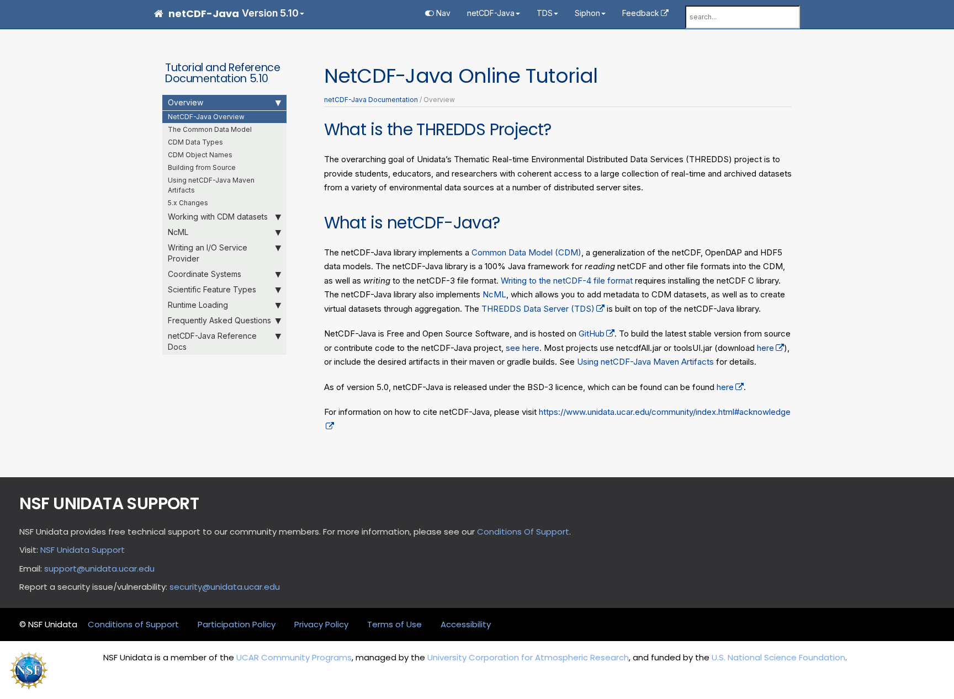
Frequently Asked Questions (219, 320)
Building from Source (202, 167)
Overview (185, 102)
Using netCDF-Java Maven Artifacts (211, 185)
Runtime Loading (198, 305)
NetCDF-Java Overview (206, 117)
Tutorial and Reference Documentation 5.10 (222, 73)
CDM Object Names (200, 155)
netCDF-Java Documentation (371, 99)
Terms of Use (394, 624)
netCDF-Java (491, 13)
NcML (178, 232)
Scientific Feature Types (212, 289)
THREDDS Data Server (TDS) (538, 308)
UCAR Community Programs (294, 657)
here (765, 348)
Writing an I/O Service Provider (207, 253)
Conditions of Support (133, 624)
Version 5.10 (270, 13)
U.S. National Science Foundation (778, 657)
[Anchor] (560, 128)
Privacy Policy (321, 624)
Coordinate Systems (204, 274)
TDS (545, 13)
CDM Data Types (195, 142)
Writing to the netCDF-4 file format (567, 280)
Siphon (587, 13)
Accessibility (466, 624)
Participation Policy (236, 624)
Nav (442, 13)
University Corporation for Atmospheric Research (528, 657)
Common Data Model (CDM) (526, 252)
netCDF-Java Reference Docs (212, 341)
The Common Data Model (210, 129)
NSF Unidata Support (82, 550)
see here (522, 348)
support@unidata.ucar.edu (99, 568)
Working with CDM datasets (218, 216)
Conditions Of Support (523, 531)
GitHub (592, 333)
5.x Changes (188, 203)
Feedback (640, 13)
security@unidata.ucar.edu (224, 587)
